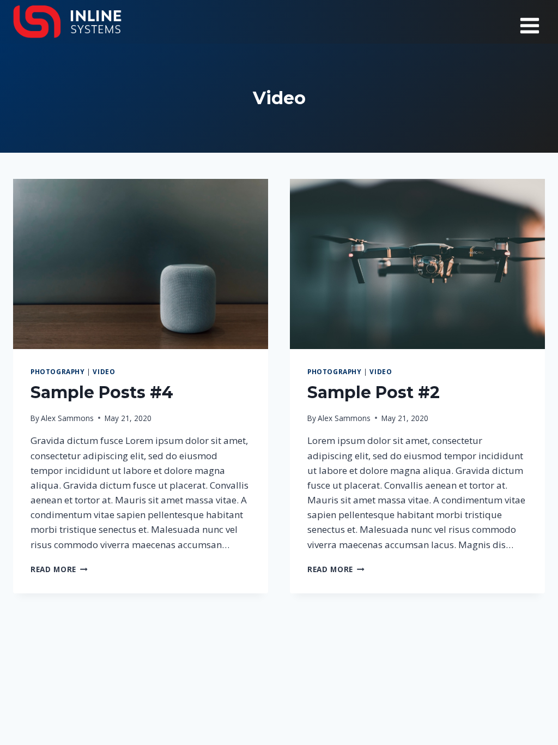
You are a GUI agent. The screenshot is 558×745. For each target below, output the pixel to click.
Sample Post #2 (373, 392)
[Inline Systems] (67, 21)
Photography (58, 371)
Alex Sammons (67, 418)
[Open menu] (529, 22)
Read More (59, 569)
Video (104, 371)
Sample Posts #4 (102, 392)
